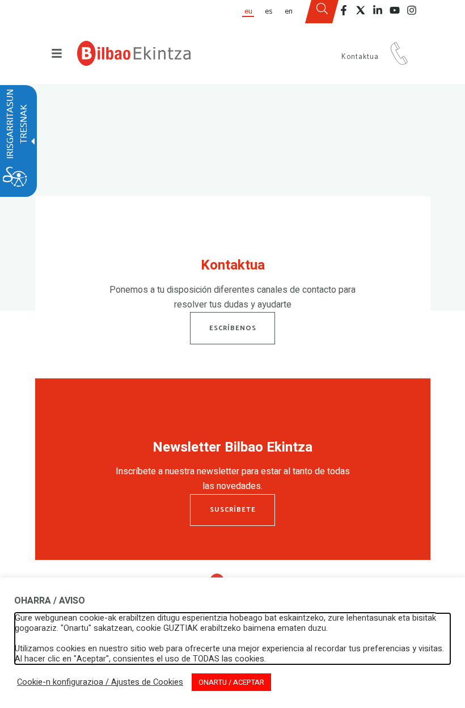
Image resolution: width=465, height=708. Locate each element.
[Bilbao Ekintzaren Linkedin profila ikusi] (378, 10)
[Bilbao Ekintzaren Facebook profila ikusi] (344, 10)
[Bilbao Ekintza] (134, 53)
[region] (232, 287)
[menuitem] (247, 11)
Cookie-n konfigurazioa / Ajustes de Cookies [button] (100, 682)
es (268, 11)
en (289, 11)
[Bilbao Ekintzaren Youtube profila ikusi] (395, 10)
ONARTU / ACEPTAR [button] (231, 682)
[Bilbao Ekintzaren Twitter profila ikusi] (361, 10)
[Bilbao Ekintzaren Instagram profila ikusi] (412, 10)
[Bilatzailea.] (322, 12)
